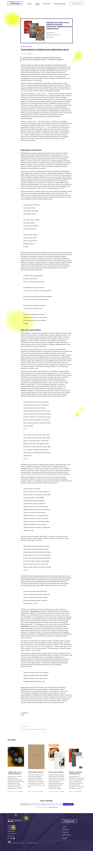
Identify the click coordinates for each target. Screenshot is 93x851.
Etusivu (30, 3)
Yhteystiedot (11, 836)
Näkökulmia (46, 3)
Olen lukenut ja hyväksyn (47, 807)
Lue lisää (19, 788)
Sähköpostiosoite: (24, 802)
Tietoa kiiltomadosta (59, 3)
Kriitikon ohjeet (66, 834)
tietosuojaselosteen (53, 807)
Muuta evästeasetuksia (32, 842)
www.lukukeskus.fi (12, 833)
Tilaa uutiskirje (68, 804)
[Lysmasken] (77, 4)
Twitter (23, 715)
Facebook (21, 715)
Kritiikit (37, 3)
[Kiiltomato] (15, 4)
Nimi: (43, 802)
